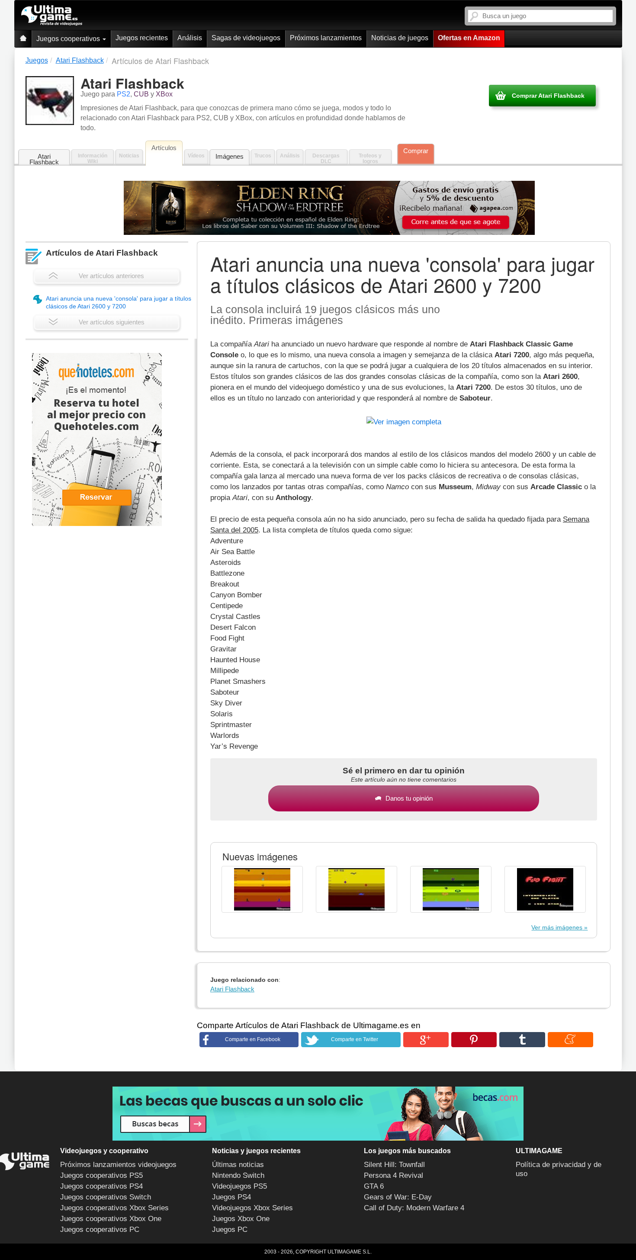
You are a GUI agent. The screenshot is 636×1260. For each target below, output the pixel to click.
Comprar (415, 150)
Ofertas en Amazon (469, 38)
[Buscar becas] (318, 1114)
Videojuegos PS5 (239, 1186)
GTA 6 (374, 1186)
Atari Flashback (44, 159)
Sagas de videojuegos (246, 38)
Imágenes (229, 156)
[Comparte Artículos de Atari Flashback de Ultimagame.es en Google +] (426, 1039)
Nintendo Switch (238, 1175)
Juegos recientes (142, 38)
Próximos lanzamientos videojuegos (118, 1165)
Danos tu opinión (409, 798)
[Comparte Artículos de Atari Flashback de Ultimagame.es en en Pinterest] (474, 1039)
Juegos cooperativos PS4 (101, 1186)
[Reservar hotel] (97, 439)
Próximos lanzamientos (326, 38)
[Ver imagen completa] (403, 420)
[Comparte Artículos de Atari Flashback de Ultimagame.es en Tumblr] (522, 1039)
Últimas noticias (238, 1165)
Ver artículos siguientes (112, 322)
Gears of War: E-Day (398, 1197)
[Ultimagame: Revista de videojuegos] (23, 38)
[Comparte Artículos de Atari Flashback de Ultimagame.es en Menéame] (570, 1039)
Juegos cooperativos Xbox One (110, 1219)
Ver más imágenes (556, 927)
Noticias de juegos (399, 38)
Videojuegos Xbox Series (252, 1208)
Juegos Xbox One (241, 1219)
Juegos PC (229, 1229)
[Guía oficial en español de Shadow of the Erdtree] (329, 208)
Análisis (189, 38)
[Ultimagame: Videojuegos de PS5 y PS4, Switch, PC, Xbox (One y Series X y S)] (51, 15)
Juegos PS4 (231, 1197)
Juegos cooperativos (69, 38)
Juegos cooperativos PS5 (101, 1175)
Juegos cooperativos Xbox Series (114, 1208)
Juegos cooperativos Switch (105, 1197)
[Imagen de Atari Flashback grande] (262, 889)
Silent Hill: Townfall (394, 1165)
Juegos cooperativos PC (99, 1229)
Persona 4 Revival (393, 1175)
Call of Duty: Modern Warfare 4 (414, 1208)
